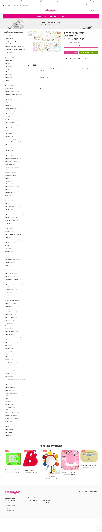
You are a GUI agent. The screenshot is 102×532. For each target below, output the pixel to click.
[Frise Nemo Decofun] (94, 33)
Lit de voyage (9, 429)
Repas (6, 292)
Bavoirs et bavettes (11, 303)
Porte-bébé (9, 432)
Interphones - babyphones (13, 337)
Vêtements (8, 371)
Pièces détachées (10, 282)
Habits (8, 145)
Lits (7, 237)
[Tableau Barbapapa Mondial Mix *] (70, 460)
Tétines (8, 323)
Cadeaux (8, 376)
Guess (8, 74)
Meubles (7, 229)
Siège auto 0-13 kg (11, 413)
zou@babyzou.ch (24, 5)
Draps (7, 209)
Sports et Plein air (9, 362)
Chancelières (9, 276)
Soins (6, 345)
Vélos (6, 365)
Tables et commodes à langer (14, 49)
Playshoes (9, 83)
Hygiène (8, 354)
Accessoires (9, 38)
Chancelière (9, 407)
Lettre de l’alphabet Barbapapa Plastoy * (32, 470)
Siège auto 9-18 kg (11, 418)
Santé (7, 359)
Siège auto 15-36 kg (11, 415)
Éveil (6, 116)
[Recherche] (98, 10)
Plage (7, 80)
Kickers (8, 77)
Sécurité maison (10, 342)
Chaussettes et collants (12, 382)
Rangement (9, 192)
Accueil (39, 16)
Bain (6, 35)
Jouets (6, 147)
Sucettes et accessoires (12, 259)
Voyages (7, 438)
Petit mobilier (9, 243)
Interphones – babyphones (13, 340)
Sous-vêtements (10, 393)
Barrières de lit (10, 334)
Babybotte (9, 60)
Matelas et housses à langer (13, 46)
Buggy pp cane (10, 273)
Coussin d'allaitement (12, 142)
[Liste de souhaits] (35, 33)
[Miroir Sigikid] (51, 462)
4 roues (8, 268)
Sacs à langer (9, 289)
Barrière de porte (10, 331)
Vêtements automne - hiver (13, 396)
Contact (62, 16)
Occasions (8, 251)
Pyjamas (8, 390)
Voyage (7, 421)
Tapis (7, 100)
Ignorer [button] (95, 1)
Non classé (8, 248)
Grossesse (8, 133)
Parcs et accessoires (11, 125)
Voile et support (10, 226)
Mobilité (7, 245)
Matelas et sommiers (11, 217)
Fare (7, 72)
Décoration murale (57, 25)
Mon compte (53, 16)
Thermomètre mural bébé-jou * (89, 465)
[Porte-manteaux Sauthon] (13, 459)
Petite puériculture (10, 254)
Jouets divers (9, 164)
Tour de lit (9, 223)
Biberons (8, 306)
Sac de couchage (10, 220)
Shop (45, 16)
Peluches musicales (11, 186)
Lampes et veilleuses (11, 97)
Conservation (9, 314)
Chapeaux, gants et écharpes (14, 379)
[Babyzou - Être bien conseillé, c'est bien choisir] (51, 10)
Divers (8, 66)
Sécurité (7, 326)
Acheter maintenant (88, 52)
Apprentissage (10, 122)
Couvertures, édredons (12, 206)
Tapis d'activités (10, 130)
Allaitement (9, 139)
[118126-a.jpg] (30, 33)
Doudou (8, 156)
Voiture (7, 401)
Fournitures (9, 111)
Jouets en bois (10, 170)
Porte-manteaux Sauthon (12, 470)
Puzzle (8, 189)
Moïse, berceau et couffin (12, 240)
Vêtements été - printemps (13, 399)
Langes (8, 357)
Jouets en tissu (10, 172)
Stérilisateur (9, 320)
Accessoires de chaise (12, 300)
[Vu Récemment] (98, 528)
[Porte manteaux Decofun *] (97, 33)
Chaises (8, 309)
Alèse (7, 200)
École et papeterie (10, 108)
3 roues (8, 265)
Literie (6, 195)
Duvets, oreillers (10, 212)
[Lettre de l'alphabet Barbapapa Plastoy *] (32, 459)
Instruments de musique (12, 161)
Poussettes (8, 262)
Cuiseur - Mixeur (10, 317)
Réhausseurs (9, 410)
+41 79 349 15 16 (10, 5)
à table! (8, 295)
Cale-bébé (9, 203)
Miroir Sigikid (51, 476)
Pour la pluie (9, 387)
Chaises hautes (9, 55)
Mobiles (8, 181)
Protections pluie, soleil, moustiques (15, 285)
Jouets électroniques (11, 167)
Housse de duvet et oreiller (13, 215)
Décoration (48, 25)
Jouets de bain (10, 44)
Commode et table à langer (13, 234)
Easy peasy (9, 69)
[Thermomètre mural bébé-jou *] (89, 456)
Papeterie (8, 114)
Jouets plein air (10, 175)
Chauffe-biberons (10, 312)
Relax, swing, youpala (12, 128)
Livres (7, 178)
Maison (42, 25)
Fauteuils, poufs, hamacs (12, 94)
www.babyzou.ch (9, 510)
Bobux (8, 63)
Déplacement (9, 427)
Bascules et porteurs (11, 153)
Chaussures (8, 58)
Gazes (8, 351)
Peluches (8, 184)
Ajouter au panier (71, 52)
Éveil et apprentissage (12, 158)
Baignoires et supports (12, 41)
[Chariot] (91, 10)
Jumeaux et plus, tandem (12, 279)
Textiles (8, 52)
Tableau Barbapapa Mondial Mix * (70, 472)
